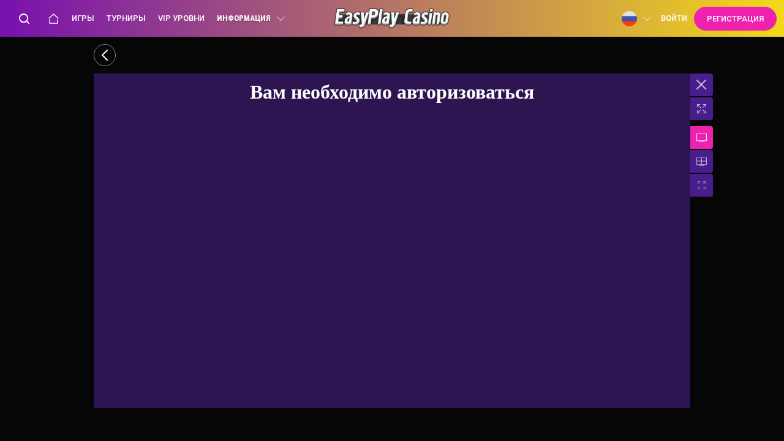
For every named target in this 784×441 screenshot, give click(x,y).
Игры (83, 18)
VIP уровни (181, 18)
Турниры (126, 18)
